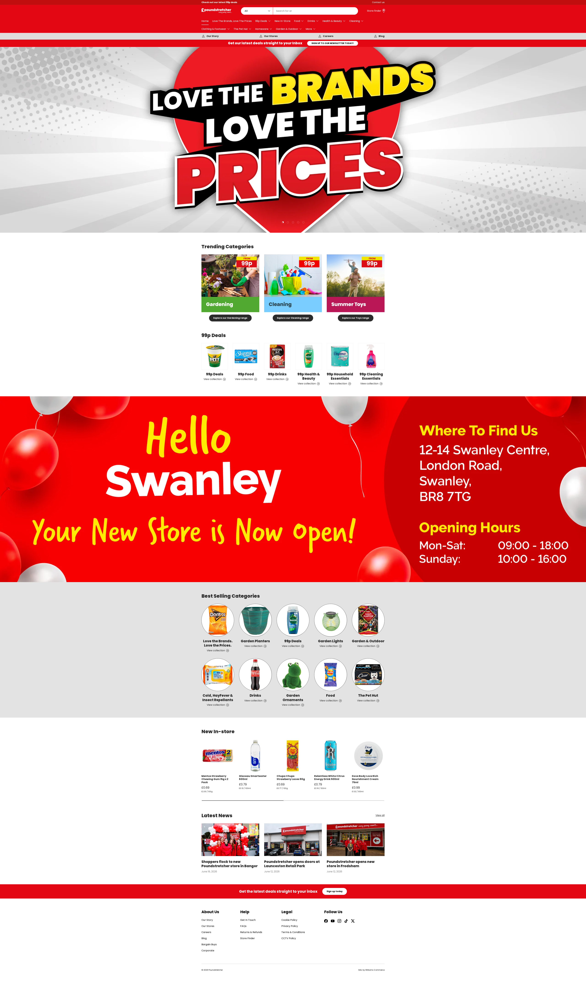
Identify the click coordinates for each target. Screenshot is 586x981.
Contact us (378, 2)
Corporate (207, 950)
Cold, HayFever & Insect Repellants (217, 697)
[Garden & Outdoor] (368, 620)
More (309, 29)
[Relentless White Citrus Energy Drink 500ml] (330, 755)
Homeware (261, 29)
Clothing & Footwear (213, 29)
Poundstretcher (216, 970)
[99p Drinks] (277, 356)
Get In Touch (248, 920)
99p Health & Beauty (308, 376)
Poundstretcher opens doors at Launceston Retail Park (292, 864)
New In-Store (282, 21)
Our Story (212, 36)
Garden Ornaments (293, 697)
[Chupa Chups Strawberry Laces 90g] (293, 755)
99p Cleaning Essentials (371, 376)
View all (380, 815)
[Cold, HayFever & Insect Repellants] (218, 674)
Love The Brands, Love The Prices (232, 21)
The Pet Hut (241, 29)
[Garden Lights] (330, 620)
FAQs (243, 926)
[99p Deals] (215, 356)
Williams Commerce (375, 970)
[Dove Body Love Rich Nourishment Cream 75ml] (368, 755)
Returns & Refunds (251, 932)
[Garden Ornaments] (293, 674)
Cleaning (354, 21)
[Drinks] (255, 674)
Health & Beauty (332, 21)
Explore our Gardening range (230, 317)
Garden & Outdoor (287, 29)
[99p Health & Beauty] (309, 356)
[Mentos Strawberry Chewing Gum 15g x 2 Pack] (217, 755)
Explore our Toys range (355, 317)
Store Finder (247, 938)
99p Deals (261, 21)
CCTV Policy (288, 938)
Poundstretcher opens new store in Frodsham (350, 864)
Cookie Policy (289, 920)
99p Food (246, 374)
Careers (328, 36)
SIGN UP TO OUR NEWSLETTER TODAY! (332, 43)
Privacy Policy (289, 926)
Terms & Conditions (293, 932)
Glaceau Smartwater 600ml (253, 777)
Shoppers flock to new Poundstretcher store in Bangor (229, 864)
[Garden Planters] (255, 620)
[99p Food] (246, 356)
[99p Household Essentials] (340, 356)
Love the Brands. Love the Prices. (218, 643)
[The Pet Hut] (368, 674)
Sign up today (335, 891)
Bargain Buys (209, 944)
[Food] (330, 674)
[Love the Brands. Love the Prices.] (218, 620)
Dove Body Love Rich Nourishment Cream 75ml (365, 779)
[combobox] (299, 11)
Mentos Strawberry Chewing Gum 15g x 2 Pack (214, 779)
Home (205, 21)
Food (297, 21)
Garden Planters (255, 641)
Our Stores (271, 36)
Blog (382, 36)
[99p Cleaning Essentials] (371, 356)
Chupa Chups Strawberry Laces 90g (291, 777)
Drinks (311, 21)
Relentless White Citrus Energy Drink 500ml (329, 777)
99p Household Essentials (340, 376)
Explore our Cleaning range (293, 317)
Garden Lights (330, 641)
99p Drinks (277, 374)
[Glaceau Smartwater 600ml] (255, 755)
